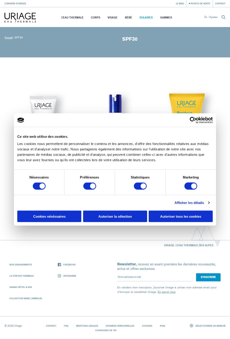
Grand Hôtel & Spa (20, 287)
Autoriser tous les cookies (180, 216)
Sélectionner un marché (210, 325)
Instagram (69, 275)
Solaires (146, 17)
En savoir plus (166, 292)
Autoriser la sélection (115, 216)
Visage (112, 17)
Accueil (8, 37)
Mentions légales (87, 325)
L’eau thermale (72, 17)
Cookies (147, 325)
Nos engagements (20, 264)
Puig (162, 325)
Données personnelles (120, 325)
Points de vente (200, 3)
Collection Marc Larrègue (25, 298)
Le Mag (180, 3)
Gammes (166, 17)
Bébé (128, 17)
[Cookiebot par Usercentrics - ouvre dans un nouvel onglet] (193, 120)
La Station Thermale (21, 275)
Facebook (69, 264)
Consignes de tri (105, 330)
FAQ (66, 325)
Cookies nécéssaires (49, 216)
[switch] (89, 186)
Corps (95, 17)
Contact (220, 3)
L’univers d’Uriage (15, 3)
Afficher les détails (189, 203)
